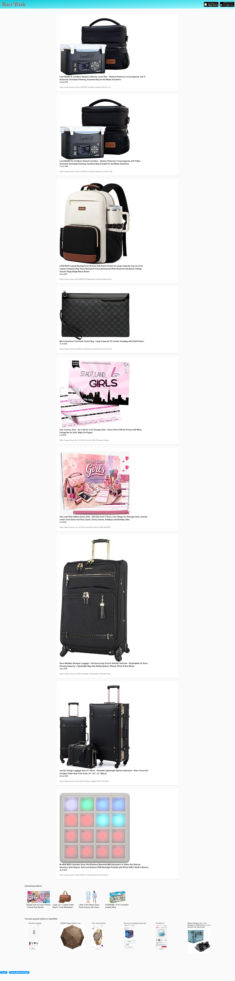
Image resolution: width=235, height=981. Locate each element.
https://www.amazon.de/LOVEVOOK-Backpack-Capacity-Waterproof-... (86, 279)
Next (218, 942)
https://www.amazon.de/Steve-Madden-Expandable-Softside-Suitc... (85, 673)
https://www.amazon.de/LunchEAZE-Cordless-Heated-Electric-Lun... (85, 87)
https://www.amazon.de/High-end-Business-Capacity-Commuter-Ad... (86, 349)
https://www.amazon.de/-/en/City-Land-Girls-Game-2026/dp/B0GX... (85, 527)
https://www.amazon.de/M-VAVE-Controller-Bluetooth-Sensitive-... (84, 875)
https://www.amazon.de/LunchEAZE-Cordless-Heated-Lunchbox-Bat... (86, 171)
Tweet (3, 972)
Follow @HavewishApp (19, 972)
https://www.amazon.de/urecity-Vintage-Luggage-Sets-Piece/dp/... (84, 781)
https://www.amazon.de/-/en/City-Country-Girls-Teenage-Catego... (84, 440)
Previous (26, 942)
